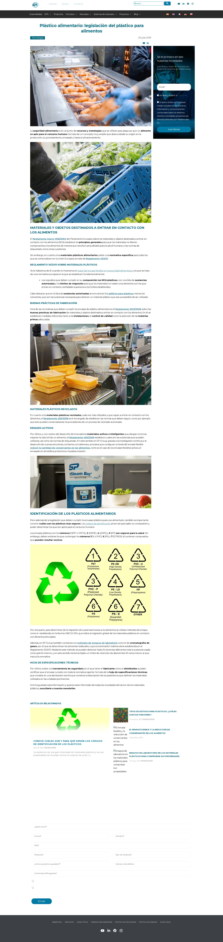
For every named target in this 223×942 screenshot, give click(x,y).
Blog (136, 14)
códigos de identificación (98, 523)
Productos (58, 14)
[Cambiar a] (168, 14)
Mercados (84, 14)
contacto (69, 922)
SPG (47, 14)
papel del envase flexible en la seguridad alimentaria (105, 271)
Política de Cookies (148, 922)
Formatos (70, 14)
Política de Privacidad (125, 922)
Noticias (53, 4)
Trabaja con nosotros (101, 922)
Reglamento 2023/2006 (128, 309)
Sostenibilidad (36, 14)
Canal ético (82, 922)
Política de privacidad (66, 881)
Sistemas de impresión (104, 14)
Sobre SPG (57, 922)
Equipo (65, 4)
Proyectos (124, 14)
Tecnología (37, 38)
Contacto (78, 4)
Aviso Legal (165, 922)
